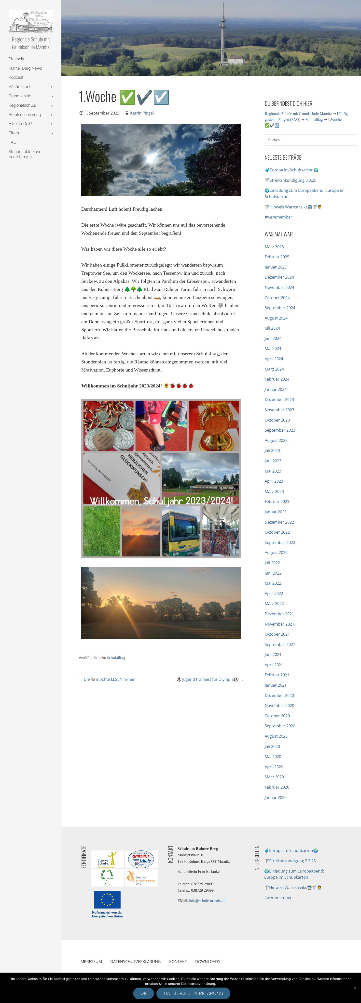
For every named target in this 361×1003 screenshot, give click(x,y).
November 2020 (279, 705)
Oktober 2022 (277, 532)
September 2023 (280, 430)
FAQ (12, 142)
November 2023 (279, 409)
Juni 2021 (273, 654)
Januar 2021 (276, 685)
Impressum (91, 961)
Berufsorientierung (25, 114)
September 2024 (280, 307)
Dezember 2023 (279, 399)
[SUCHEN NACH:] (311, 139)
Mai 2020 (273, 756)
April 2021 (274, 665)
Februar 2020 (277, 787)
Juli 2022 (272, 563)
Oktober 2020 (277, 716)
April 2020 (274, 767)
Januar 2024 (276, 389)
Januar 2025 (276, 267)
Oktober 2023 (277, 420)
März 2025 (274, 246)
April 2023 (274, 481)
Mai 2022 (273, 583)
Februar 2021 (277, 675)
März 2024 (274, 369)
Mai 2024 (273, 348)
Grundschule (20, 96)
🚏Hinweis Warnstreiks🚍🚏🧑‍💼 (293, 207)
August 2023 (276, 440)
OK (143, 993)
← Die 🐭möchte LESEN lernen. (108, 679)
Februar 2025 (277, 256)
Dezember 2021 (279, 614)
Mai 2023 (273, 471)
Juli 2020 (272, 746)
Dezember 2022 (279, 522)
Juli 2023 (272, 450)
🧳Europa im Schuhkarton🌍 (292, 170)
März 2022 (274, 603)
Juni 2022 (273, 573)
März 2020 (274, 777)
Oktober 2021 (277, 634)
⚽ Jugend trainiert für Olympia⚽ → (210, 679)
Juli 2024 (272, 328)
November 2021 (279, 624)
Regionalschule (22, 105)
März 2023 (274, 491)
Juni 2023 (273, 460)
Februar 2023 (277, 501)
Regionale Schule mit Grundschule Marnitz (31, 43)
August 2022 (276, 552)
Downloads (207, 961)
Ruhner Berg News (25, 68)
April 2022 (274, 593)
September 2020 (280, 726)
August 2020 (276, 736)
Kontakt (178, 961)
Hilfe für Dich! (20, 123)
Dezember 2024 (279, 277)
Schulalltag (116, 657)
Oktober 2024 (277, 297)
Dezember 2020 (279, 695)
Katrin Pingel (142, 113)
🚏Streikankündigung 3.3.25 (290, 180)
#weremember (278, 217)
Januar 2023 (276, 511)
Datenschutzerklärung (135, 961)
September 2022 (280, 542)
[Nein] (354, 987)
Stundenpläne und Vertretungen (25, 154)
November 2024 (279, 287)
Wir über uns (20, 86)
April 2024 (274, 358)
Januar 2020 (276, 797)
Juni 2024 (273, 338)
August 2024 (276, 318)
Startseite (17, 59)
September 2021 (280, 644)
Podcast (16, 77)
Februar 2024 (277, 379)
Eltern (14, 133)
